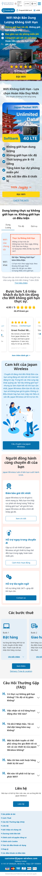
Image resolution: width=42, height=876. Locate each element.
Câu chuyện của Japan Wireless (21, 445)
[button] (4, 334)
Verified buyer (26, 326)
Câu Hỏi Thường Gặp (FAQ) (13, 822)
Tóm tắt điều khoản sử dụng (14, 845)
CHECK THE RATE (21, 200)
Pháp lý (5, 849)
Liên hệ (21, 804)
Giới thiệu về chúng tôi (11, 830)
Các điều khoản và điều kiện (13, 853)
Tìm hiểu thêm (21, 283)
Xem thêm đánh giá (20, 355)
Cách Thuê (6, 818)
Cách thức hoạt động (21, 562)
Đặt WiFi (21, 76)
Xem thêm (21, 666)
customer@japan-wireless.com (21, 858)
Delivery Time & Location (21, 671)
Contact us (21, 598)
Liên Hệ (5, 826)
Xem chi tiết (21, 518)
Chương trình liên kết (11, 833)
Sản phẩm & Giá (8, 814)
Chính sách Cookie (10, 841)
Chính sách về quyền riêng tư (14, 837)
